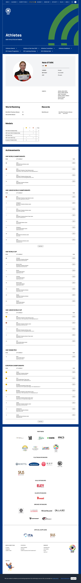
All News (7, 547)
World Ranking (24, 547)
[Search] (72, 2)
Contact (46, 552)
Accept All (73, 578)
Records (22, 549)
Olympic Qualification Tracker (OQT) (28, 550)
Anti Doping (46, 549)
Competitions (8, 550)
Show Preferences (65, 578)
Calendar (8, 549)
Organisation (46, 547)
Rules (45, 550)
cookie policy (55, 578)
